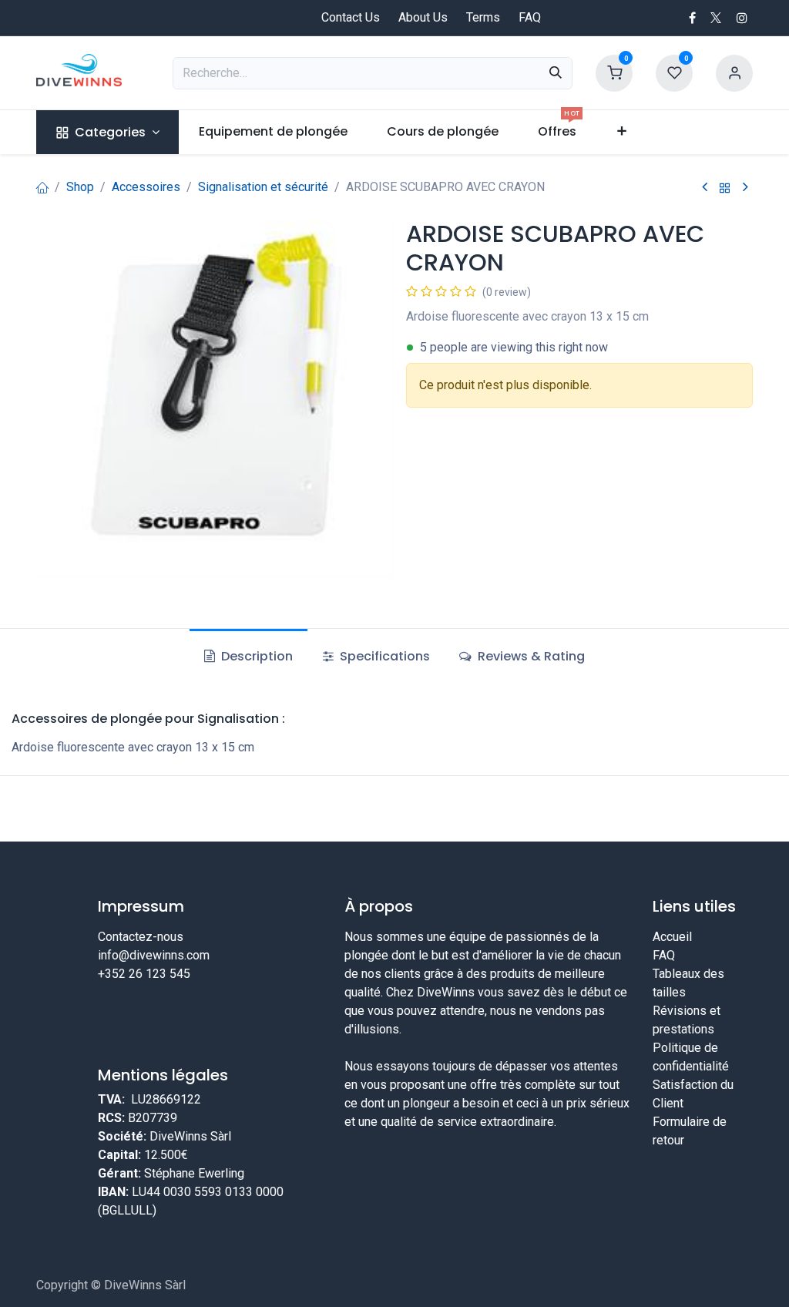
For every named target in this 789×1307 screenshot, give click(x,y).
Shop (80, 187)
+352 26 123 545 (144, 973)
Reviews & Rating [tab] (530, 656)
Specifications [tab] (383, 656)
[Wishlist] (674, 72)
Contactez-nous (140, 936)
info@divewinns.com (154, 955)
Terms (483, 17)
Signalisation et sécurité (263, 187)
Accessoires (146, 187)
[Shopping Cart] (614, 72)
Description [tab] (255, 656)
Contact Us (350, 17)
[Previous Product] (704, 187)
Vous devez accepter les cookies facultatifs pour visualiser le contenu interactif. (209, 1064)
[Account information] (734, 72)
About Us (423, 17)
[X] (716, 17)
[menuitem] (107, 132)
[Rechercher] (555, 73)
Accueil (672, 936)
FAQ (530, 17)
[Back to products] (725, 187)
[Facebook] (692, 17)
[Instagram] (742, 17)
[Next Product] (745, 187)
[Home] (42, 187)
